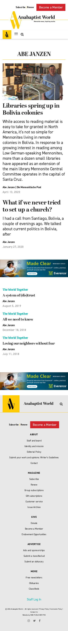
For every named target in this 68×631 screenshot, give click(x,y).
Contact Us (34, 612)
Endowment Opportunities (34, 534)
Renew (30, 7)
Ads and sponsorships (34, 550)
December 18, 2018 (14, 330)
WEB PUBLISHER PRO (38, 615)
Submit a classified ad (34, 556)
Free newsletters (34, 577)
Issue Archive (34, 507)
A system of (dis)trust (19, 296)
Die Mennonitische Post (29, 187)
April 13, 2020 (11, 192)
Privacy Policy (44, 609)
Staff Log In (34, 599)
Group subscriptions (34, 490)
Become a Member (51, 7)
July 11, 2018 (11, 354)
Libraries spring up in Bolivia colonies (31, 110)
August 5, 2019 (12, 306)
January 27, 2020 (13, 247)
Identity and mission (34, 446)
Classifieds (34, 588)
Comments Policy (56, 609)
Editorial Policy (34, 452)
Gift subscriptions (34, 496)
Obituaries (34, 583)
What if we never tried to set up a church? (32, 206)
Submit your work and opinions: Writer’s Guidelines (34, 457)
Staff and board (34, 440)
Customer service (34, 501)
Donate (34, 523)
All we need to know (18, 320)
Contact (34, 463)
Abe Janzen (9, 187)
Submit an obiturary (34, 561)
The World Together (15, 290)
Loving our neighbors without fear (29, 344)
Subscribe (20, 7)
